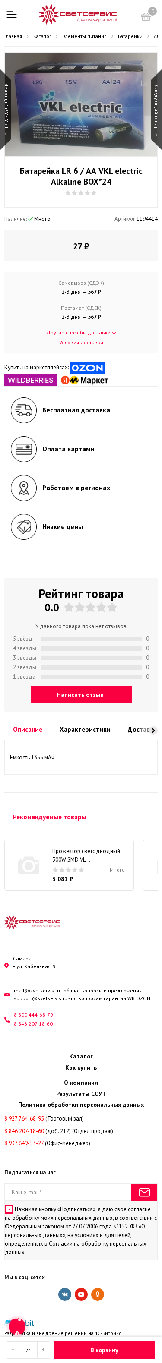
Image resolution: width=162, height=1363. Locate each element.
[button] (153, 730)
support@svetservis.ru (40, 998)
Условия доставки (81, 342)
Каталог (81, 1056)
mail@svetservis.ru (37, 990)
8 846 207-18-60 (33, 1023)
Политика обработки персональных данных (81, 1104)
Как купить (81, 1067)
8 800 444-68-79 (33, 1014)
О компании (81, 1082)
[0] (146, 18)
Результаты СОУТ (81, 1094)
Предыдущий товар (5, 108)
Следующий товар (156, 108)
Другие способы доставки (79, 332)
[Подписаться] (144, 1192)
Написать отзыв (80, 695)
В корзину (104, 1350)
